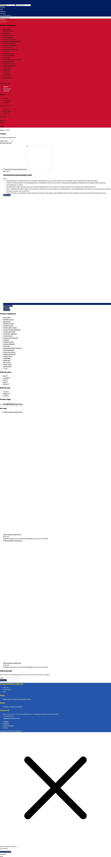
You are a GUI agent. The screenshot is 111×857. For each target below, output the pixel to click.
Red (4, 382)
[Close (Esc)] (5, 854)
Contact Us (6, 707)
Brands (5, 728)
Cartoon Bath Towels (10, 39)
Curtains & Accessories (10, 49)
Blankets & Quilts (8, 35)
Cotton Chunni (8, 47)
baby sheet (7, 29)
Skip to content (5, 83)
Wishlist (5, 87)
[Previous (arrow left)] (0, 856)
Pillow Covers (7, 76)
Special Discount (8, 726)
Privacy (28, 699)
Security (23, 699)
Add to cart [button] (7, 195)
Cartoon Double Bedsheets (12, 41)
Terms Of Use (16, 699)
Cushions (6, 51)
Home (2, 130)
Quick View (6, 310)
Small (5, 396)
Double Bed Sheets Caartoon (12, 60)
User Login (3, 116)
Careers (19, 707)
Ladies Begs (7, 70)
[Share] (4, 854)
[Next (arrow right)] (2, 856)
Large (5, 392)
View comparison (5, 852)
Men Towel (6, 74)
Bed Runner (7, 33)
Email (1, 678)
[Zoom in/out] (0, 854)
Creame (6, 378)
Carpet (1, 404)
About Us (14, 707)
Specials (6, 722)
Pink (4, 380)
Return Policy (7, 699)
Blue (4, 376)
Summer (19, 404)
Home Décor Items (9, 64)
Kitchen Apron (7, 68)
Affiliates (6, 724)
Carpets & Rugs (8, 37)
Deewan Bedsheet (9, 55)
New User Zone (5, 17)
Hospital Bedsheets (9, 66)
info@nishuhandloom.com (11, 718)
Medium (5, 394)
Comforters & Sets (9, 43)
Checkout (6, 91)
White (5, 384)
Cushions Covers (8, 53)
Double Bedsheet (8, 62)
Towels (5, 80)
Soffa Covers (7, 78)
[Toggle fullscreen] (2, 854)
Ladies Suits (6, 72)
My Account (7, 89)
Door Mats (6, 58)
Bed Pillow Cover (8, 31)
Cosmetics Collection (10, 45)
